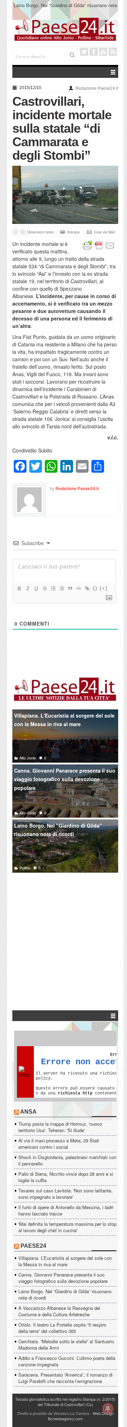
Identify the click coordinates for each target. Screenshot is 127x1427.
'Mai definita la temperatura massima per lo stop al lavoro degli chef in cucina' (67, 1227)
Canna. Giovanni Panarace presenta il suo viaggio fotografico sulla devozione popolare (64, 779)
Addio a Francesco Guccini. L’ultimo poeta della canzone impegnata (66, 1361)
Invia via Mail (104, 232)
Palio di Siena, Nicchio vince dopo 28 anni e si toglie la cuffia (65, 1177)
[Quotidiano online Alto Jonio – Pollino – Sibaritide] (65, 28)
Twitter (84, 52)
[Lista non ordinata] (61, 588)
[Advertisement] (65, 931)
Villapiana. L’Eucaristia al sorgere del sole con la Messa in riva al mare (65, 1261)
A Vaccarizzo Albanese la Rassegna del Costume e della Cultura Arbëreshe (59, 1311)
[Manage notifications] (108, 1408)
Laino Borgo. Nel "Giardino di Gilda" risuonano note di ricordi (58, 830)
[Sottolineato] (36, 588)
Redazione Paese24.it (96, 88)
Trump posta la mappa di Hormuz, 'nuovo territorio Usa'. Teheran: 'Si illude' (60, 1127)
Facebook (94, 52)
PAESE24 (33, 1246)
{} (95, 588)
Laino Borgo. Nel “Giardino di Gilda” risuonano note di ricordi (65, 8)
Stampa (73, 232)
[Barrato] (44, 588)
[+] (104, 588)
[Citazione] (70, 588)
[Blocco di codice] (78, 588)
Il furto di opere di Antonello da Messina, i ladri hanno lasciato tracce (65, 1210)
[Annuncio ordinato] (53, 588)
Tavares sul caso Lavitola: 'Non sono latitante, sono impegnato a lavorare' (65, 1193)
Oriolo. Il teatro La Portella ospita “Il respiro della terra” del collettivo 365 (62, 1327)
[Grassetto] (19, 588)
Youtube (103, 52)
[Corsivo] (27, 588)
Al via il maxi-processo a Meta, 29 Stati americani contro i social (58, 1143)
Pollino (24, 868)
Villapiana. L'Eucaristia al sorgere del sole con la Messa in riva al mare (64, 720)
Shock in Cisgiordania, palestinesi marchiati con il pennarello (67, 1160)
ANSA (28, 1112)
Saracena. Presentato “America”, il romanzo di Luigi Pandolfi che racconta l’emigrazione (65, 1377)
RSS (113, 52)
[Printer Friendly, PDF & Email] (98, 244)
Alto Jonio (27, 758)
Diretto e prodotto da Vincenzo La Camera (53, 1413)
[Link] (87, 588)
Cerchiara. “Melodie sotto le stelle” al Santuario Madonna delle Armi (66, 1344)
